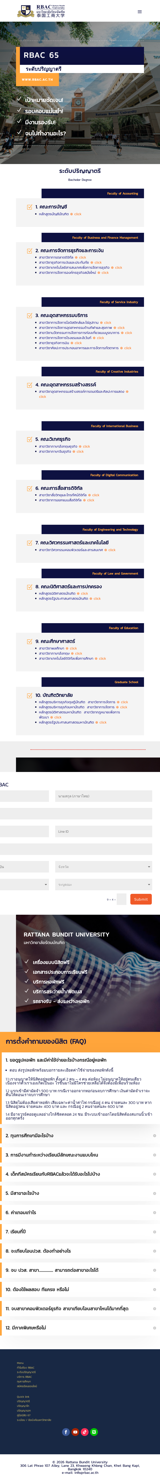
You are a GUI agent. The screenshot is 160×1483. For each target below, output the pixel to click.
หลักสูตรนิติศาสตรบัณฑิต (63, 593)
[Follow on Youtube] (75, 1432)
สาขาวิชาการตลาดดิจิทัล (62, 257)
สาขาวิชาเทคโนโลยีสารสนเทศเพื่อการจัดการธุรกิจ (80, 267)
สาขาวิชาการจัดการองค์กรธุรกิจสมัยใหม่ (74, 272)
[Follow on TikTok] (85, 1432)
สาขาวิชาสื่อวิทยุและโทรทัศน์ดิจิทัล (69, 495)
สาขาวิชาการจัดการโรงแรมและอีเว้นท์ (71, 337)
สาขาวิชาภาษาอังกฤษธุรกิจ (64, 446)
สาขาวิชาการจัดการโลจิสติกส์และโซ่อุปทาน (75, 322)
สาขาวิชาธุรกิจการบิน (60, 342)
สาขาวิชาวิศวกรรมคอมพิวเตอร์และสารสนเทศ (77, 549)
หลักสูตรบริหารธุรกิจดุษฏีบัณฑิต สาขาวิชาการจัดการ (83, 702)
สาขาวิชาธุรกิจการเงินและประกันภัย (70, 262)
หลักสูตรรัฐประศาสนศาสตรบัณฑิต (70, 598)
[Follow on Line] (94, 1432)
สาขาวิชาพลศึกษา (58, 648)
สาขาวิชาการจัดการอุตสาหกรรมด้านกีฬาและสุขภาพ (82, 327)
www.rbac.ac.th (37, 79)
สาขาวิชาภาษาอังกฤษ (60, 653)
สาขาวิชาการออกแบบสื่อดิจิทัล (66, 500)
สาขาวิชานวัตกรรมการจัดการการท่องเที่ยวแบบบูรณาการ (85, 332)
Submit (141, 899)
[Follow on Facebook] (66, 1432)
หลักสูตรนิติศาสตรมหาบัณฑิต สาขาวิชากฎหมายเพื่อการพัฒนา (79, 714)
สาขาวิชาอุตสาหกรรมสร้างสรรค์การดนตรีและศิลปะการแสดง (84, 394)
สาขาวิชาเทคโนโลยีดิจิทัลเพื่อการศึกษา (72, 658)
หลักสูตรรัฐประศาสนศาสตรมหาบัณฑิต (73, 722)
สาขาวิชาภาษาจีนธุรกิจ (61, 451)
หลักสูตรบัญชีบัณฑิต (60, 214)
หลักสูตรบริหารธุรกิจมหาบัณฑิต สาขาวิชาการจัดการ (83, 707)
